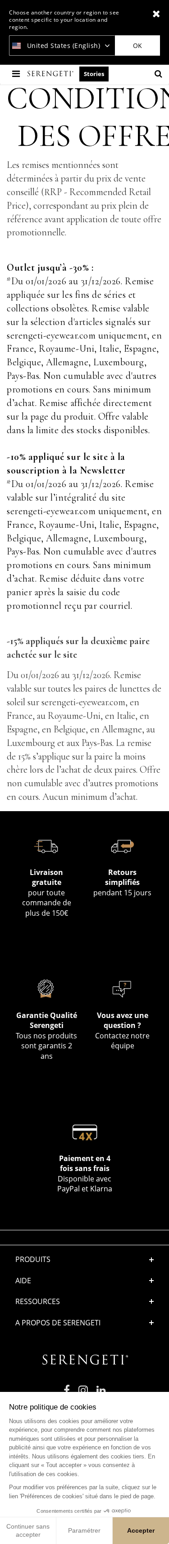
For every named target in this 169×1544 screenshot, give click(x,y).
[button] (84, 1280)
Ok (137, 45)
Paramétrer (84, 1530)
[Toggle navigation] (17, 74)
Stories (94, 74)
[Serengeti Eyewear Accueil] (51, 74)
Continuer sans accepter (28, 1530)
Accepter (141, 1530)
